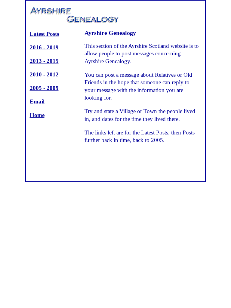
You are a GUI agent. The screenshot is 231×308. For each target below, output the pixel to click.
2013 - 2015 (44, 61)
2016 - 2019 (44, 47)
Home (37, 115)
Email (37, 101)
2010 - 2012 (44, 74)
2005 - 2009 (44, 88)
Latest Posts (44, 34)
